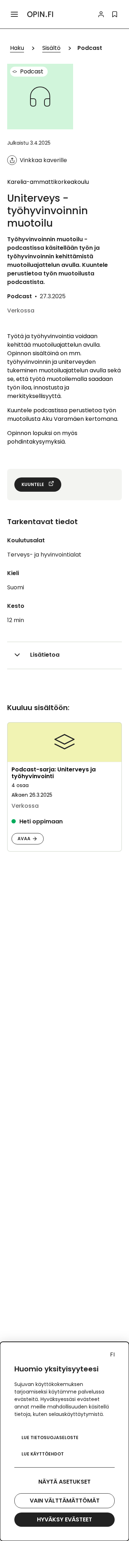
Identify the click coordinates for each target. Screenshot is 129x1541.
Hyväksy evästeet (64, 1519)
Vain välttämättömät (65, 1500)
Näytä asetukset (64, 1482)
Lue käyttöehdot (43, 1454)
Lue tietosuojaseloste (50, 1437)
